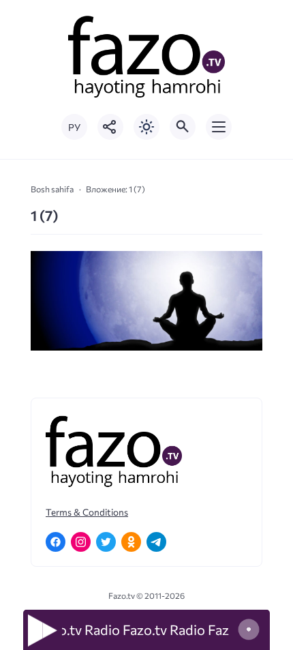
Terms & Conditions (87, 512)
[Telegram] (156, 542)
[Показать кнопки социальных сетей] (110, 127)
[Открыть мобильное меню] (219, 127)
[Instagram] (81, 542)
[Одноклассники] (131, 542)
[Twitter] (106, 542)
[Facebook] (55, 542)
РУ (74, 127)
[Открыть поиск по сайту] (183, 127)
